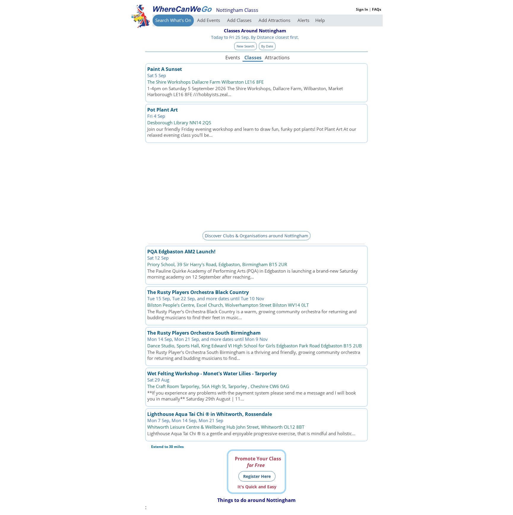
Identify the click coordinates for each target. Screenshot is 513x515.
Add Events (209, 20)
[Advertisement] (256, 186)
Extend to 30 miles (167, 446)
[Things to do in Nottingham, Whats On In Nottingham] (182, 9)
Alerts (303, 20)
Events (232, 57)
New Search (245, 46)
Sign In (362, 9)
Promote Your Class (258, 461)
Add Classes (240, 20)
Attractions (277, 57)
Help (320, 20)
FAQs (376, 9)
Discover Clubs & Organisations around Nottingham (256, 236)
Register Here (257, 476)
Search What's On (173, 20)
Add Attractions (275, 20)
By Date (267, 46)
